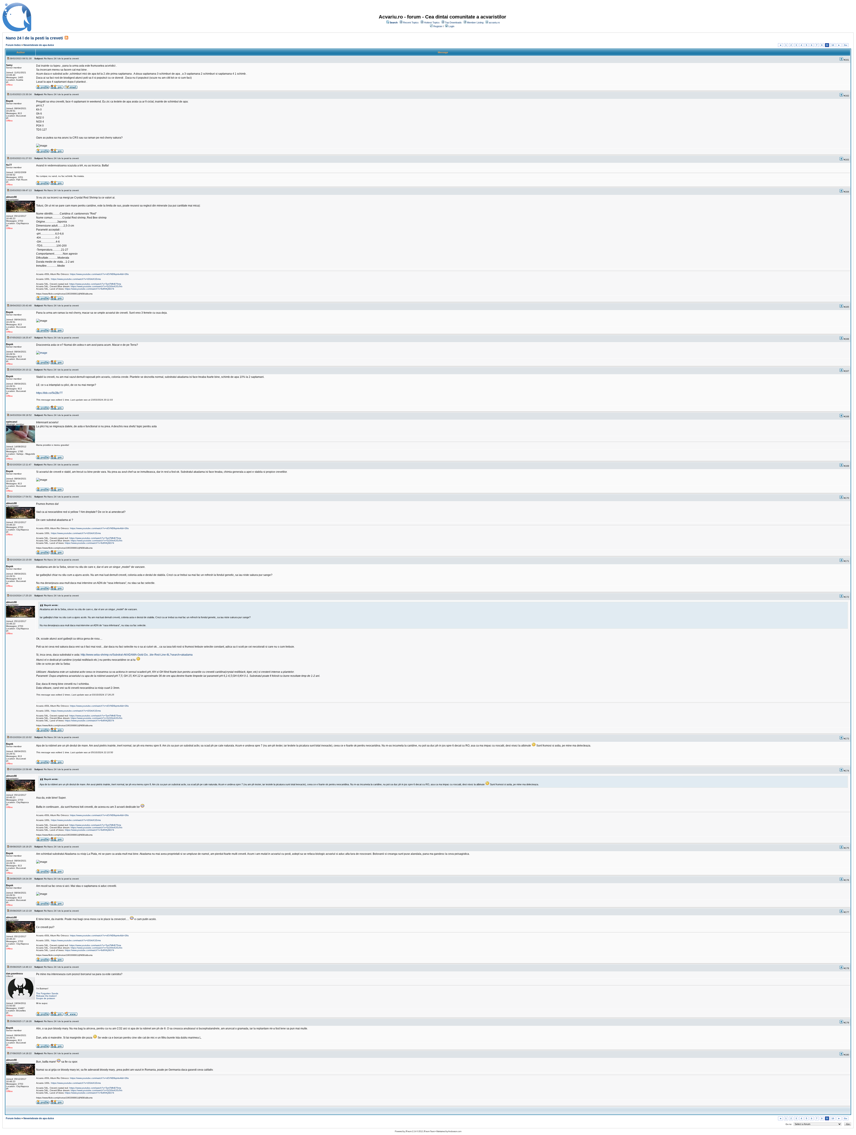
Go (845, 45)
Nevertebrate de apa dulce (38, 45)
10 (832, 45)
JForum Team (429, 1131)
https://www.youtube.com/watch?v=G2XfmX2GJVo (96, 286)
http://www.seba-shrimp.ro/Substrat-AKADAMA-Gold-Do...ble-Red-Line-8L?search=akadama (137, 654)
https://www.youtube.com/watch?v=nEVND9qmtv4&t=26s (99, 274)
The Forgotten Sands (47, 993)
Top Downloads (453, 22)
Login (451, 26)
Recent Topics (411, 22)
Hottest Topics (432, 22)
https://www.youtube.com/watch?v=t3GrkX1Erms (76, 279)
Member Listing (475, 22)
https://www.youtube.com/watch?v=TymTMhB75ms (95, 284)
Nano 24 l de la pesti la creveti (34, 38)
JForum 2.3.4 (410, 1131)
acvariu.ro (494, 22)
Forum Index (13, 45)
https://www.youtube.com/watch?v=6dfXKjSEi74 (89, 289)
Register (437, 26)
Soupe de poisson (45, 998)
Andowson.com (454, 1131)
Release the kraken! (46, 996)
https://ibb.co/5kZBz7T (49, 393)
